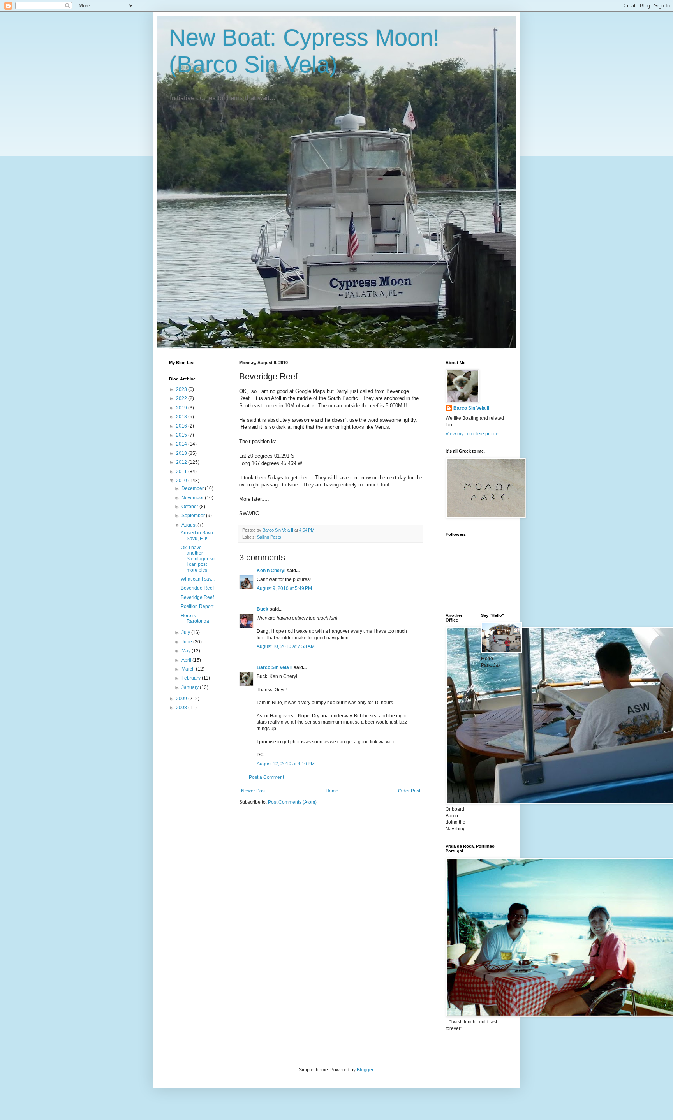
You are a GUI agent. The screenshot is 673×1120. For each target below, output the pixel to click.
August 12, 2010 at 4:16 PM (286, 763)
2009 (182, 698)
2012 (182, 462)
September (193, 515)
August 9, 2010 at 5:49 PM (284, 588)
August (189, 525)
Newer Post (253, 791)
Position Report (197, 606)
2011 (182, 471)
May (186, 650)
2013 (182, 453)
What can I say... (198, 579)
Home (332, 791)
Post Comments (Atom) (292, 802)
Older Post (409, 791)
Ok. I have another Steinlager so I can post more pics (198, 559)
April (186, 660)
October (190, 506)
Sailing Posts (269, 537)
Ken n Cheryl (271, 570)
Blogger (365, 1069)
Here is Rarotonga (195, 618)
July (186, 632)
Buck (262, 609)
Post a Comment (266, 777)
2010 (182, 480)
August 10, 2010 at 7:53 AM (286, 646)
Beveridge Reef (197, 588)
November (193, 497)
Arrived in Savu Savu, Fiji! (197, 535)
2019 (182, 407)
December (193, 488)
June (187, 642)
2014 (182, 444)
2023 (182, 389)
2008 (182, 707)
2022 (182, 398)
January (190, 687)
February (191, 678)
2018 (182, 416)
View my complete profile (472, 434)
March (188, 669)
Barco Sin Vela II (274, 667)
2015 (182, 435)
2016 (182, 426)
